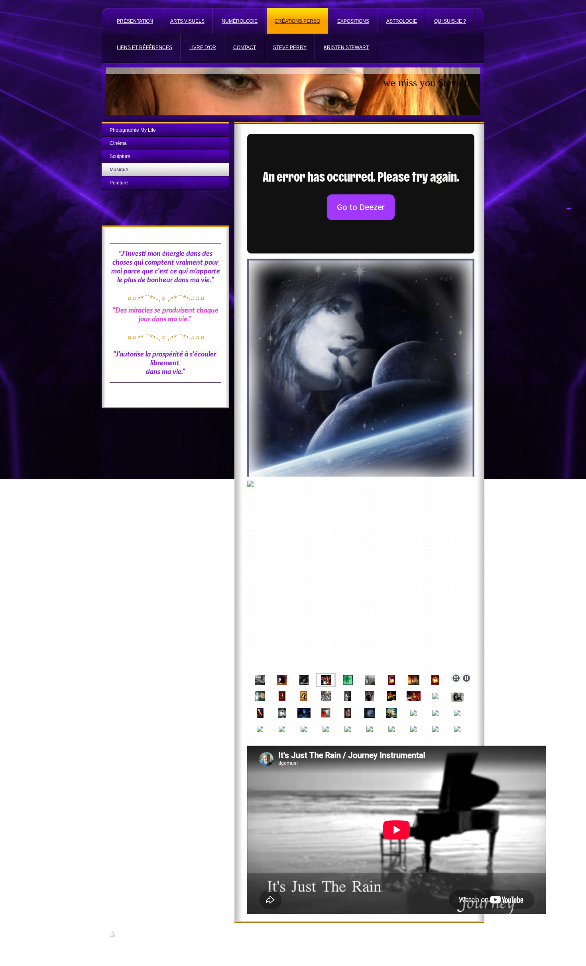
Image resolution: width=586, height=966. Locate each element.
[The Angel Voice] (303, 696)
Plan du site (169, 934)
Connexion (466, 933)
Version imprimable (136, 934)
